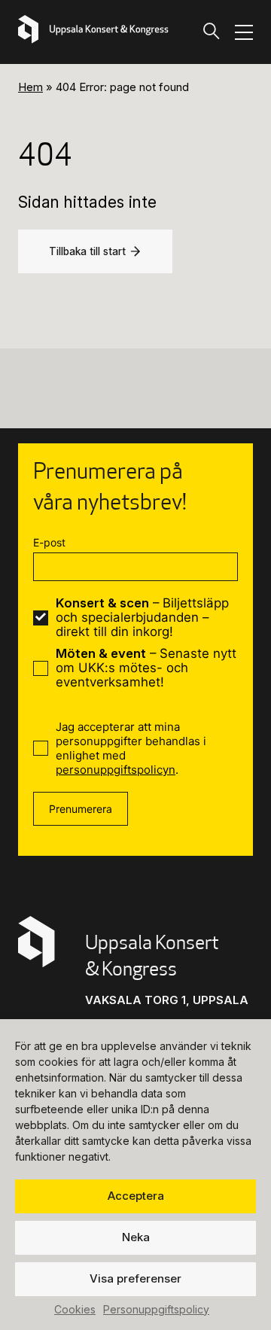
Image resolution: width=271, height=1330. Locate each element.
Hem (30, 87)
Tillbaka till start (87, 251)
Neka (136, 1237)
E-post (49, 542)
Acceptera (136, 1195)
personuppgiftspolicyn (115, 769)
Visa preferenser (135, 1278)
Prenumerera (80, 808)
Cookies (75, 1309)
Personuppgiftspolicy (156, 1309)
